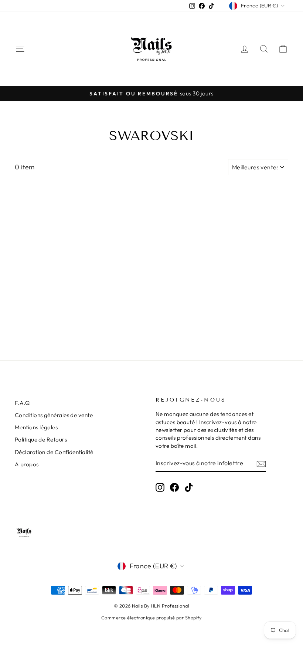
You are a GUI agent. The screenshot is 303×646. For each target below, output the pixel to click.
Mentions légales (36, 427)
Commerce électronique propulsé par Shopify (151, 617)
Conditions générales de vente (54, 415)
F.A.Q (22, 402)
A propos (27, 464)
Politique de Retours (41, 439)
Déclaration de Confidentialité (54, 452)
